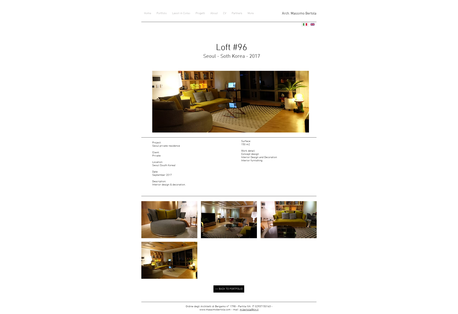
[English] (312, 24)
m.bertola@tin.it (249, 309)
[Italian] (305, 24)
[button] (169, 219)
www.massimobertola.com (215, 309)
